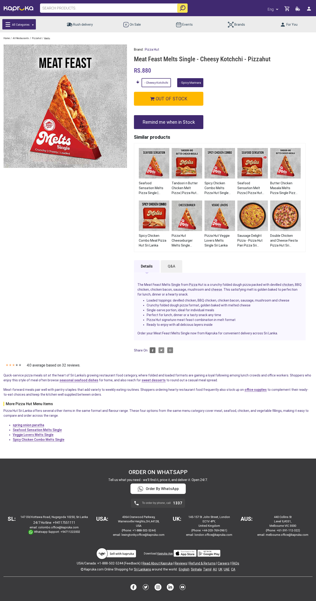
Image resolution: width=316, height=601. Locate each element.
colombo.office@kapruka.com (58, 527)
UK (220, 569)
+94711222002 (70, 532)
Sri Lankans (142, 569)
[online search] (182, 8)
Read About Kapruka (158, 563)
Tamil (207, 569)
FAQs (235, 563)
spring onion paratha (28, 425)
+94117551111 (64, 522)
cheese (216, 289)
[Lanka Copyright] (82, 569)
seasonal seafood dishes (78, 380)
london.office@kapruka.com (213, 534)
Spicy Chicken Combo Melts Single (38, 439)
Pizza (193, 285)
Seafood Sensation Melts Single (37, 430)
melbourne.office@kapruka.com (287, 534)
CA (233, 569)
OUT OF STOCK (171, 99)
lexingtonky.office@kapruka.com (142, 534)
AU (215, 569)
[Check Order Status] (298, 10)
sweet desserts (154, 380)
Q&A (171, 266)
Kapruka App (165, 553)
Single (175, 285)
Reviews (181, 563)
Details (147, 266)
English (184, 569)
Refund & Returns (202, 563)
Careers (223, 563)
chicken (288, 285)
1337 (177, 503)
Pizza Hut (152, 49)
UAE (227, 569)
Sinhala (196, 569)
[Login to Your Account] (309, 10)
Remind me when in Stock (169, 122)
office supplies (256, 389)
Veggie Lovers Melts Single (33, 435)
